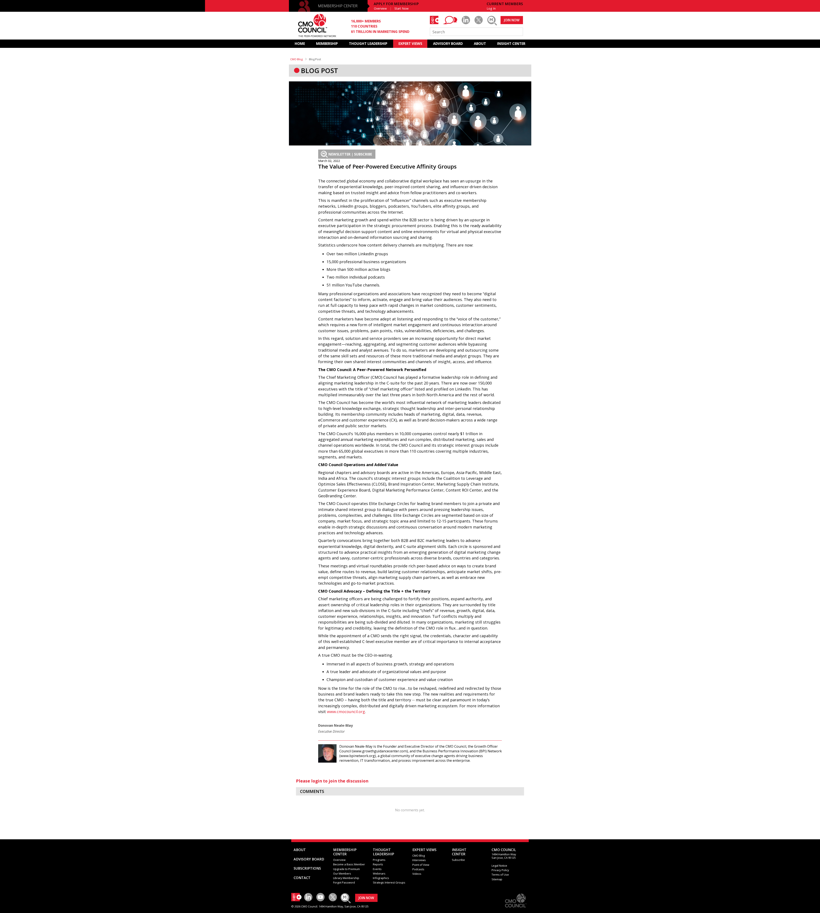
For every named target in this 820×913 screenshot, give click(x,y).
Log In (491, 8)
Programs (379, 860)
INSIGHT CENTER (511, 43)
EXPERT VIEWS (410, 43)
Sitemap (497, 879)
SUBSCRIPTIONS (307, 868)
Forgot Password (344, 882)
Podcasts (418, 869)
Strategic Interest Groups (389, 882)
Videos (416, 874)
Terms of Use (500, 874)
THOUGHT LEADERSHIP (368, 43)
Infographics (381, 878)
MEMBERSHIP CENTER (337, 5)
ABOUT (480, 43)
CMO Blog (296, 59)
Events (377, 869)
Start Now (401, 8)
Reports (378, 864)
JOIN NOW (512, 20)
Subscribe (458, 860)
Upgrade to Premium (346, 869)
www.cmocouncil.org (346, 711)
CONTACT (302, 877)
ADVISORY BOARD (448, 43)
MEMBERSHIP (327, 43)
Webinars (379, 873)
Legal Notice (499, 865)
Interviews (419, 860)
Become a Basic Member (349, 864)
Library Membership (346, 878)
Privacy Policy (500, 870)
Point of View (420, 865)
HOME (300, 43)
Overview (380, 8)
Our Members (342, 873)
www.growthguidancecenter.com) (380, 751)
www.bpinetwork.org (357, 755)
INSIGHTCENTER (459, 851)
